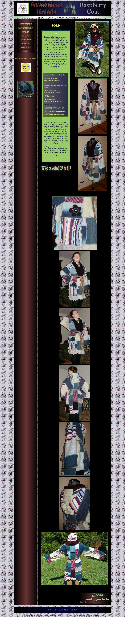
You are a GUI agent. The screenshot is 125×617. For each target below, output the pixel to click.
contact (48, 113)
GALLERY (60, 610)
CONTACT (74, 610)
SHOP (54, 610)
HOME (50, 610)
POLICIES (67, 610)
